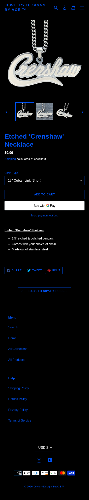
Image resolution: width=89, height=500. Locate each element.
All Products (16, 359)
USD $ (43, 447)
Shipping (10, 158)
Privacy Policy (18, 409)
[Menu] (82, 7)
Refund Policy (17, 399)
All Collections (17, 348)
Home (12, 338)
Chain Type (11, 172)
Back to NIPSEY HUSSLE (48, 291)
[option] (25, 111)
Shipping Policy (18, 388)
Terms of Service (19, 420)
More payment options (44, 215)
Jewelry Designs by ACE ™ (25, 7)
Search (13, 327)
